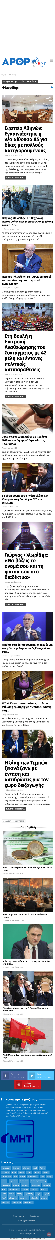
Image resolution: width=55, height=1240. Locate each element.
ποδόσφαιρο (17, 1202)
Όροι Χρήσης (19, 1216)
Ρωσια (4, 1194)
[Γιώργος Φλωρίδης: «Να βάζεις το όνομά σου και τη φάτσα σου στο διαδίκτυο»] (27, 536)
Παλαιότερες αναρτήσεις (14, 821)
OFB (33, 1234)
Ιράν (42, 1177)
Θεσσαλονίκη (32, 1177)
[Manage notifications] (49, 1234)
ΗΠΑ (15, 1177)
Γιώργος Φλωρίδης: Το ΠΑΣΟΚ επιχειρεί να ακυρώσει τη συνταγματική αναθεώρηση (26, 280)
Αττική (14, 1172)
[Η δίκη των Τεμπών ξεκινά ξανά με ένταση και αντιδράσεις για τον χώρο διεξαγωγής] (27, 744)
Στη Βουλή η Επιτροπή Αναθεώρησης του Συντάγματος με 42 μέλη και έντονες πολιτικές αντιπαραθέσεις (25, 353)
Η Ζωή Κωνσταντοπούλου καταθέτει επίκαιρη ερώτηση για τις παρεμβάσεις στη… (26, 707)
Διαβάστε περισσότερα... (15, 178)
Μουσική (16, 1185)
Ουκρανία (46, 1185)
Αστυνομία (5, 1172)
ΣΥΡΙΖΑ (11, 1194)
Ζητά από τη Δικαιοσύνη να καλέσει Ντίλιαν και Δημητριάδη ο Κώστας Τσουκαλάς (24, 440)
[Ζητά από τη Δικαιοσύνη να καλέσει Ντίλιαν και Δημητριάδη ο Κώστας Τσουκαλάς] (27, 419)
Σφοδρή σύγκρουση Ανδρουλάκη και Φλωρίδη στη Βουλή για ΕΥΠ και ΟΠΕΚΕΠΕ (25, 499)
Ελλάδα (45, 1172)
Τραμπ (47, 1194)
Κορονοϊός (13, 1181)
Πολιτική (25, 1189)
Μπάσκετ (25, 1185)
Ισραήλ (49, 1177)
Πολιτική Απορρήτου (26, 1221)
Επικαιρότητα (6, 1177)
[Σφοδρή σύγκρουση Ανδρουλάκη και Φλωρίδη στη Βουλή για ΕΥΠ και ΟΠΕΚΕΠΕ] (27, 477)
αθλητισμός (13, 1198)
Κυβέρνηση (24, 1181)
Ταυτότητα (34, 1216)
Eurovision (16, 1168)
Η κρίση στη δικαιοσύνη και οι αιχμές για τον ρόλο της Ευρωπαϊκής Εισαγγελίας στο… (27, 648)
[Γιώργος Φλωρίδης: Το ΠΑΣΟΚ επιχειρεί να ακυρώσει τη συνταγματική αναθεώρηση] (27, 258)
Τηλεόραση (29, 1194)
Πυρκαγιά (34, 1189)
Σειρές (19, 1194)
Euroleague (6, 1168)
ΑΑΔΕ (35, 1168)
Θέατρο (22, 1177)
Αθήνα (42, 1168)
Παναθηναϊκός (14, 1189)
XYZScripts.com (40, 1238)
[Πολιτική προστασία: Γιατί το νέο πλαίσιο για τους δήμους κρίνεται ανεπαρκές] (28, 895)
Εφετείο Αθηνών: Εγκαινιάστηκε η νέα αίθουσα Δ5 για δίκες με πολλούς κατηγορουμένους (26, 139)
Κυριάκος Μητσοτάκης (38, 1181)
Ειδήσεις (37, 1172)
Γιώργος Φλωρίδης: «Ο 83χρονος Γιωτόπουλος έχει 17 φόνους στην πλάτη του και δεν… (27, 221)
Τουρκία (38, 1194)
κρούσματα (5, 1202)
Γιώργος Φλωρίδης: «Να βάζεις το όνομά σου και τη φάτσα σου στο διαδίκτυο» (26, 566)
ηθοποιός (34, 1198)
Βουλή (21, 1172)
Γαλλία (29, 1172)
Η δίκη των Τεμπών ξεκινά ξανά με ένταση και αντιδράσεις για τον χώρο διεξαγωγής (26, 774)
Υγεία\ (4, 1198)
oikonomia (26, 1168)
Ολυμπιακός (36, 1185)
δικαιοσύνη (24, 1198)
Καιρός (4, 1181)
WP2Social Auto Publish (17, 1238)
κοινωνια (44, 1198)
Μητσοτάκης (6, 1185)
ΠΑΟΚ (4, 1189)
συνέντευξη (28, 1202)
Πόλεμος (44, 1189)
